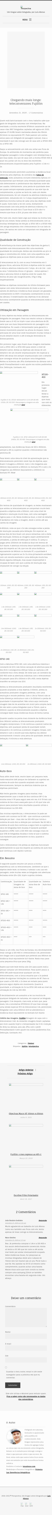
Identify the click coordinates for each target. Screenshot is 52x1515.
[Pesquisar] (48, 20)
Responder (43, 1220)
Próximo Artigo (25, 1073)
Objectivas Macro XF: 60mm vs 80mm (26, 1113)
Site (6, 1356)
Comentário (10, 1306)
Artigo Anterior (26, 1070)
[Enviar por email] (36, 1051)
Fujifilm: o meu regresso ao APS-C (25, 1154)
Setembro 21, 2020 (18, 113)
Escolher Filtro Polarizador (26, 1195)
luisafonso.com (29, 1466)
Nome (7, 1332)
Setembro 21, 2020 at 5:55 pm (15, 1223)
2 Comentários (36, 113)
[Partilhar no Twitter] (27, 1051)
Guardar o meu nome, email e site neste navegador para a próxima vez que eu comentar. (24, 1375)
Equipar (31, 1043)
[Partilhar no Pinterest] (33, 1051)
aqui (23, 405)
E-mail (8, 1344)
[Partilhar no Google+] (30, 1051)
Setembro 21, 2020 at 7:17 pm (15, 1240)
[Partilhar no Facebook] (24, 1051)
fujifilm (25, 1046)
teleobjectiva (34, 1046)
